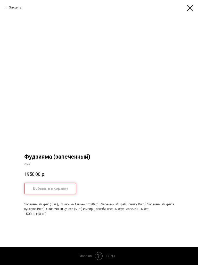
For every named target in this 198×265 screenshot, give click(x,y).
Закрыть (15, 7)
